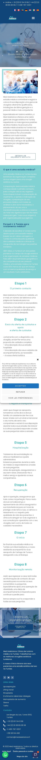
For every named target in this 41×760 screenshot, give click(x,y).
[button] (38, 359)
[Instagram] (12, 677)
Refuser (20, 392)
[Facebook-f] (4, 677)
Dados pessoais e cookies (23, 751)
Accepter (20, 386)
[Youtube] (8, 677)
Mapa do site (22, 756)
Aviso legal (6, 751)
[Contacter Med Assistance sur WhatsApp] (5, 755)
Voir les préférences (20, 398)
